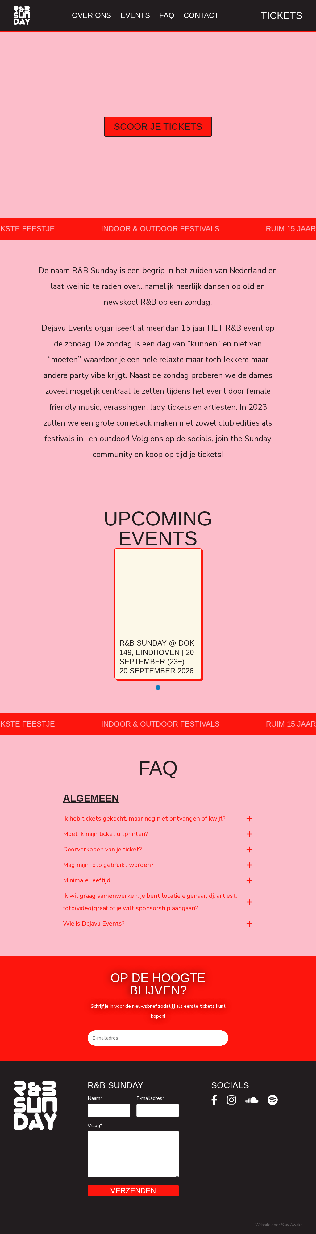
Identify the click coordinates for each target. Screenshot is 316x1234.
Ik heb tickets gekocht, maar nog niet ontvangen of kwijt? (144, 818)
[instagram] (231, 1100)
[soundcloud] (252, 1100)
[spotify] (273, 1100)
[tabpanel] (158, 613)
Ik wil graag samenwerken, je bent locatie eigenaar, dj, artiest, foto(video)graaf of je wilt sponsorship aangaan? (150, 902)
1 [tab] (158, 687)
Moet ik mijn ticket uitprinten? (105, 834)
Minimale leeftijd (86, 880)
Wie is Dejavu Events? (94, 923)
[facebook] (214, 1100)
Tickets (281, 15)
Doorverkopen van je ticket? (102, 849)
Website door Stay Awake (278, 1225)
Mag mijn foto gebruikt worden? (108, 865)
